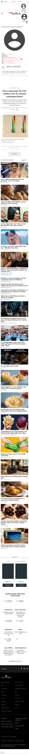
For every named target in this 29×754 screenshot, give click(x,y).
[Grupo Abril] (2, 2)
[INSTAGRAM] (26, 669)
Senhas (11, 61)
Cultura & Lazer (14, 88)
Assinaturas (13, 57)
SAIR (24, 12)
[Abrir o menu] (2, 13)
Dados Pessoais (16, 60)
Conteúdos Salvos (17, 58)
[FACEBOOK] (21, 669)
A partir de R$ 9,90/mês (8, 585)
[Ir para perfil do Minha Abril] (14, 54)
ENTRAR (23, 11)
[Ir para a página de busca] (27, 22)
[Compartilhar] (2, 154)
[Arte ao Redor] (4, 68)
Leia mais (14, 154)
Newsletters (13, 62)
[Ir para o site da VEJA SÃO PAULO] (14, 13)
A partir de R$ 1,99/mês (21, 585)
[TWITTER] (24, 669)
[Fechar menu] (12, 26)
